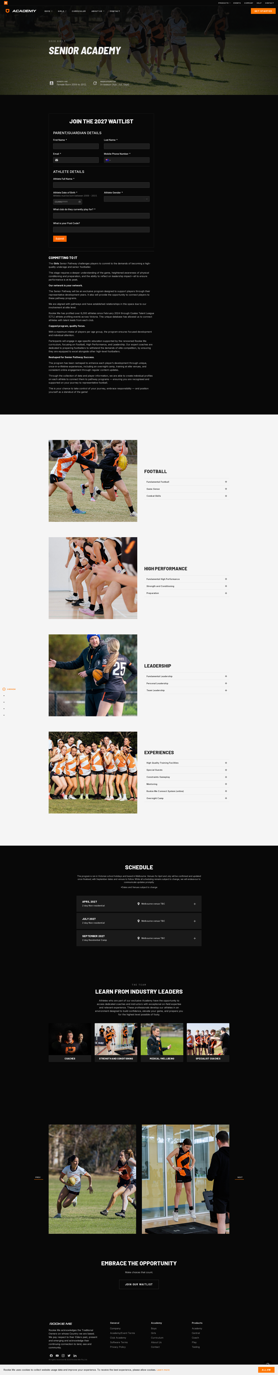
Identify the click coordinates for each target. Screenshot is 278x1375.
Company (248, 3)
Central (196, 1333)
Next (240, 1177)
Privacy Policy (118, 1346)
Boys (154, 1328)
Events (237, 3)
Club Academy (118, 1337)
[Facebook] (51, 1355)
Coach (195, 1337)
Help (259, 3)
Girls (153, 1333)
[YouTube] (57, 1355)
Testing (196, 1346)
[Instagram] (63, 1355)
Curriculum (79, 11)
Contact (269, 3)
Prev (38, 1177)
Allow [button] (266, 1369)
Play (194, 1342)
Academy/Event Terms (122, 1333)
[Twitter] (69, 1355)
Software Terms (119, 1342)
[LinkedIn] (75, 1355)
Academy (197, 1328)
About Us (156, 1342)
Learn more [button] (163, 1369)
